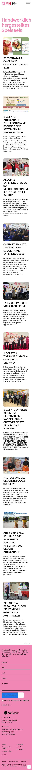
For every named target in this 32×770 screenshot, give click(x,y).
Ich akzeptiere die (16, 700)
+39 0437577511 (7, 722)
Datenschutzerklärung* (22, 700)
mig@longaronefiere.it (9, 720)
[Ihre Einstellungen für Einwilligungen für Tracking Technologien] (29, 767)
